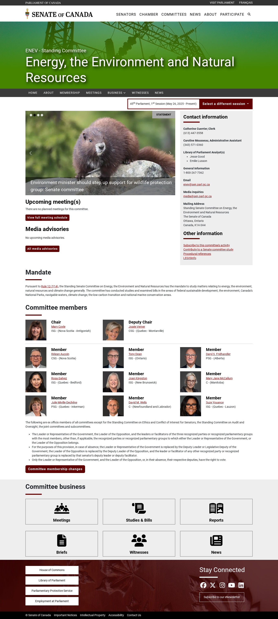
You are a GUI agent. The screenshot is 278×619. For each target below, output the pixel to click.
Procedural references (197, 253)
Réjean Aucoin (60, 354)
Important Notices (65, 615)
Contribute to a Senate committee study (208, 249)
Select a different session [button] (224, 104)
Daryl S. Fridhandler (218, 354)
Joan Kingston (138, 378)
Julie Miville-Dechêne (64, 402)
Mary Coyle (58, 326)
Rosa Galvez (59, 378)
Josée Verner (137, 326)
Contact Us (134, 615)
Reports (216, 520)
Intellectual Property (92, 615)
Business (115, 92)
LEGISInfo (189, 258)
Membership (70, 92)
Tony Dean (135, 354)
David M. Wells (138, 402)
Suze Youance (215, 402)
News (159, 92)
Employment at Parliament (52, 601)
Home (32, 92)
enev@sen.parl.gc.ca (196, 184)
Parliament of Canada (43, 3)
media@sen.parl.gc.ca (197, 196)
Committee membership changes (55, 469)
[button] (126, 14)
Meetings (94, 92)
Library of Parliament (52, 580)
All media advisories (42, 248)
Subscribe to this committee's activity (206, 245)
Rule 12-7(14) (49, 286)
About (49, 92)
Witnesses (140, 92)
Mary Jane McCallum (219, 378)
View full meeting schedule (47, 217)
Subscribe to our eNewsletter (222, 597)
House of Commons (52, 570)
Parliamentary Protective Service (52, 590)
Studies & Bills (139, 520)
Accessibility (116, 615)
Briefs (61, 552)
